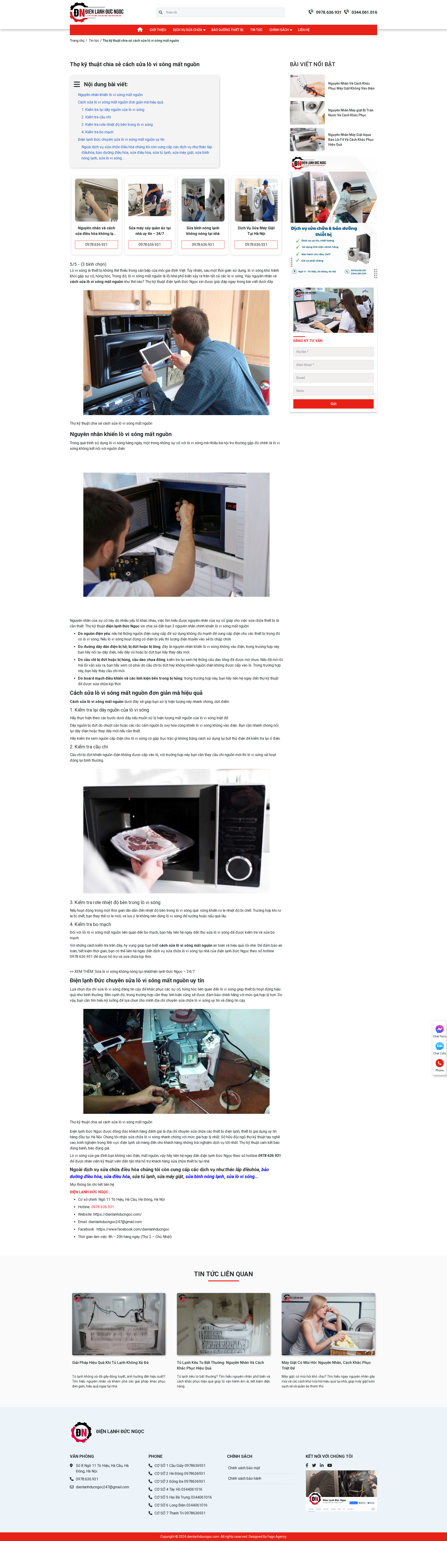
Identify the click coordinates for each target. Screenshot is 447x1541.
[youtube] (329, 1466)
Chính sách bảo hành (244, 1478)
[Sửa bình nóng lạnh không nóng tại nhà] (203, 200)
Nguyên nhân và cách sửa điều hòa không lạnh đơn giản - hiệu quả (96, 231)
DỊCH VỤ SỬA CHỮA (187, 30)
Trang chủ (77, 40)
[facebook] (307, 1466)
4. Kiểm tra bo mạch (97, 132)
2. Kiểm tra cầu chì (96, 117)
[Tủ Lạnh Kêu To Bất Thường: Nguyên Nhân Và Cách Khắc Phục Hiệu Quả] (223, 1324)
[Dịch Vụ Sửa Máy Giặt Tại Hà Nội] (256, 200)
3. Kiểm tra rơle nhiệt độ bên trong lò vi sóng (117, 124)
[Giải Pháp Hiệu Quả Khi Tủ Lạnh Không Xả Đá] (118, 1324)
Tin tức (94, 40)
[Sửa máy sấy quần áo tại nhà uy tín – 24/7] (149, 200)
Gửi (333, 404)
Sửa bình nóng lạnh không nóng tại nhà (203, 231)
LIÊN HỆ (304, 30)
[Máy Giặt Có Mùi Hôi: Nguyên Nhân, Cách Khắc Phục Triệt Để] (328, 1324)
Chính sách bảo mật (244, 1468)
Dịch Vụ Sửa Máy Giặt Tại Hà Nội (256, 231)
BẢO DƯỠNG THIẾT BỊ (227, 30)
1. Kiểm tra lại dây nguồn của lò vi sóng (112, 109)
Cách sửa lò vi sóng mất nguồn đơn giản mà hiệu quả (120, 102)
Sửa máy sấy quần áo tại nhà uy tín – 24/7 (150, 231)
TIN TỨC (256, 30)
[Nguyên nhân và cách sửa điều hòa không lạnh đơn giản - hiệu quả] (96, 200)
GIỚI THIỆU (158, 30)
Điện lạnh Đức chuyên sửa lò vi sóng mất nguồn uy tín (121, 139)
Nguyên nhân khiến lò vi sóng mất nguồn (110, 95)
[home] (96, 12)
